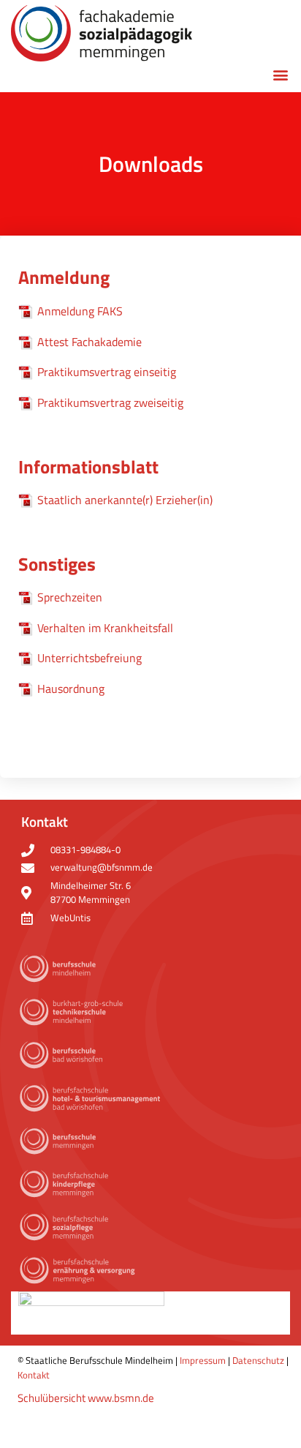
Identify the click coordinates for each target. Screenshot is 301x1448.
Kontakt (34, 1375)
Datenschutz (258, 1360)
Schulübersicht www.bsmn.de (86, 1397)
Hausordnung (70, 688)
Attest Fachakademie (89, 342)
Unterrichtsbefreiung (89, 658)
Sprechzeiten (69, 597)
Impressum (203, 1360)
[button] (280, 74)
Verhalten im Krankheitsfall (105, 628)
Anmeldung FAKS (80, 311)
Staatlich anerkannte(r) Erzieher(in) (125, 500)
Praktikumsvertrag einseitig (106, 372)
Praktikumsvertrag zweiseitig (110, 402)
